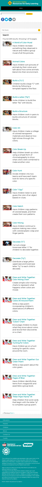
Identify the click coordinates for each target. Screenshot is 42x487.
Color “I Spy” (18, 190)
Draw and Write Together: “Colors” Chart (24, 320)
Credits (5, 438)
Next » (12, 413)
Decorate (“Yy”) (19, 258)
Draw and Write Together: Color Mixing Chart (24, 278)
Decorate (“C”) (19, 242)
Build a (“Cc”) (18, 81)
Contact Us (6, 434)
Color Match (18, 206)
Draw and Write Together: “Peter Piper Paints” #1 (24, 395)
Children (5, 427)
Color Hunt (17, 171)
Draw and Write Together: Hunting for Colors (24, 342)
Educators (6, 420)
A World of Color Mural (22, 43)
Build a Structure (20, 111)
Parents (5, 423)
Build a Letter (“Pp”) (21, 97)
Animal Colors (19, 62)
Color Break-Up (19, 149)
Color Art (16, 128)
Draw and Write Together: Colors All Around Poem (24, 299)
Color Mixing (18, 223)
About (5, 431)
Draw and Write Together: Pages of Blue (24, 377)
